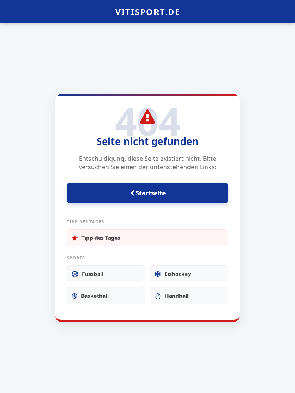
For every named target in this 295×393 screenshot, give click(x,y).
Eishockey (177, 273)
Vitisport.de (147, 11)
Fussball (92, 273)
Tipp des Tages (100, 237)
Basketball (95, 295)
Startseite (150, 193)
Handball (177, 295)
